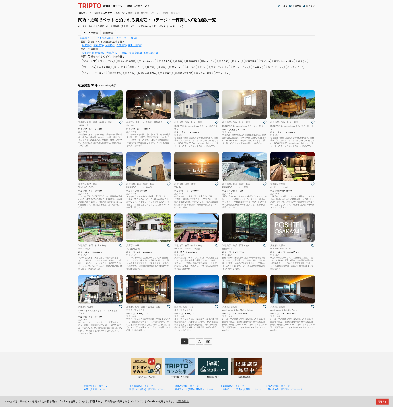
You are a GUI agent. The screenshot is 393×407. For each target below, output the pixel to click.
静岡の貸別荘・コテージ (95, 389)
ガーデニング (276, 67)
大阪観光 (167, 73)
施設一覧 (120, 13)
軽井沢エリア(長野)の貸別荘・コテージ (194, 389)
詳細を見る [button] (183, 401)
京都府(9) (100, 52)
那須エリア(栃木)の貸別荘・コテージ (147, 389)
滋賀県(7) (87, 45)
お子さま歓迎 (204, 73)
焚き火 (303, 61)
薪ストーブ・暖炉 (285, 61)
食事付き (259, 67)
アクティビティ (221, 67)
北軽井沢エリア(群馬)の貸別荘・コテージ (240, 389)
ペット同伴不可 (127, 61)
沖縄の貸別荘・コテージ (187, 385)
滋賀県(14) (88, 52)
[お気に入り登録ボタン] (120, 122)
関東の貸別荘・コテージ (95, 385)
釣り (204, 67)
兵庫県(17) (125, 52)
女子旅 (131, 73)
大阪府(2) (110, 45)
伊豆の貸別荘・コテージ (141, 385)
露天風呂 (252, 61)
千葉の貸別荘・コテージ (232, 385)
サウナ (238, 61)
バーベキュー (148, 61)
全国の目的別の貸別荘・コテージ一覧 (284, 389)
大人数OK (166, 61)
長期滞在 (116, 73)
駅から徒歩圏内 (148, 73)
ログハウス (209, 61)
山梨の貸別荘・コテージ (278, 385)
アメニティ (223, 73)
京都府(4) (98, 45)
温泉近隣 (193, 61)
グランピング (296, 67)
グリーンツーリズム (95, 73)
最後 (208, 341)
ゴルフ (192, 67)
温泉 (180, 61)
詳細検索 (108, 33)
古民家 (225, 61)
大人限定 (105, 67)
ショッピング (241, 67)
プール (266, 61)
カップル (90, 67)
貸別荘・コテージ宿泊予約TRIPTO (95, 13)
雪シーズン (177, 67)
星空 (152, 67)
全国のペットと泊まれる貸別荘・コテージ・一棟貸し (109, 38)
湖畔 (163, 67)
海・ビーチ (137, 67)
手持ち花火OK (185, 73)
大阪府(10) (112, 52)
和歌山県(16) (151, 52)
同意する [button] (382, 401)
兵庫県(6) (122, 45)
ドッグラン (107, 61)
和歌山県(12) (135, 45)
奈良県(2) (137, 52)
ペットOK (91, 61)
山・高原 (121, 67)
